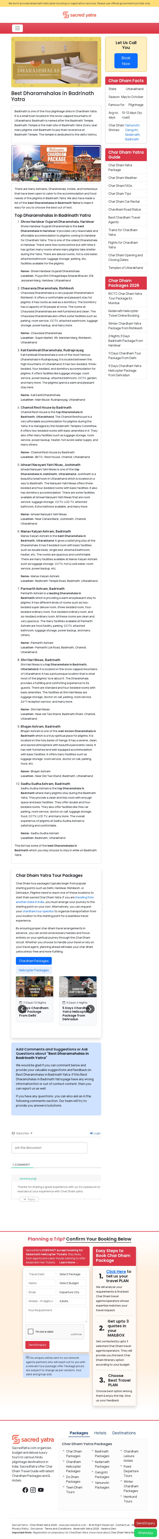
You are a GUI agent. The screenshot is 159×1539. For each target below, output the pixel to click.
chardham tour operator (38, 911)
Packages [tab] (79, 1432)
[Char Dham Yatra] (79, 14)
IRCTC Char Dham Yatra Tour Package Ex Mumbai (125, 298)
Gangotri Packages (102, 1474)
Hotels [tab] (100, 1432)
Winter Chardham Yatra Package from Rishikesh (125, 325)
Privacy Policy (20, 1528)
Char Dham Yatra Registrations (128, 1532)
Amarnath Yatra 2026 (86, 1528)
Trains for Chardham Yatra (122, 232)
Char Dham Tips (119, 193)
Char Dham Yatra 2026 (43, 1525)
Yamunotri (132, 125)
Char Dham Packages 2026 (123, 283)
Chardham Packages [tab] (34, 961)
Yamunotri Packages (102, 1485)
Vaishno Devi (108, 1528)
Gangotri (131, 130)
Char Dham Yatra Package (120, 167)
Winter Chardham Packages (131, 1486)
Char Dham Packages (74, 1453)
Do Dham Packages (73, 1479)
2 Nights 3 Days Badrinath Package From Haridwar (125, 340)
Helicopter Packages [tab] (34, 970)
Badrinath (132, 139)
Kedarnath (132, 134)
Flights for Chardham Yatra (123, 244)
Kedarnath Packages (102, 1464)
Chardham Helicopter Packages (73, 1466)
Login (97, 1133)
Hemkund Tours (130, 1498)
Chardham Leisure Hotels (131, 1456)
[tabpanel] (56, 1004)
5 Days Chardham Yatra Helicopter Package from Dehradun (76, 1013)
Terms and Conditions (58, 1528)
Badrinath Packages (102, 1453)
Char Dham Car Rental (124, 201)
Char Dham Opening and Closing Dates (125, 257)
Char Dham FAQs (120, 185)
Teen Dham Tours (74, 1489)
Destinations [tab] (124, 1432)
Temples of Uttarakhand (125, 268)
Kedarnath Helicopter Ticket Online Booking (123, 313)
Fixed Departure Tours (131, 1471)
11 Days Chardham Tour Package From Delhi (33, 1012)
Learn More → (68, 1262)
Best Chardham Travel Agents (124, 219)
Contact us (123, 1525)
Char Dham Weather (122, 178)
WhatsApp (145, 1533)
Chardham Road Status (124, 209)
